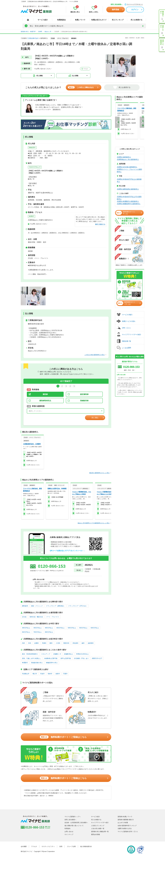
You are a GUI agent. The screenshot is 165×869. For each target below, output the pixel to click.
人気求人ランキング (97, 825)
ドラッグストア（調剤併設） (55, 606)
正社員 (24, 617)
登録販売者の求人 (37, 662)
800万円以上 (49, 632)
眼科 (51, 643)
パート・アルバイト (52, 617)
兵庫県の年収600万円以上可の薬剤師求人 (129, 198)
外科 (29, 643)
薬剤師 (45, 394)
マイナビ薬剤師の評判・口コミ (128, 831)
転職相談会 (61, 20)
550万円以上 (83, 628)
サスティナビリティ (48, 846)
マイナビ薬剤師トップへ (73, 816)
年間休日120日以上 (82, 654)
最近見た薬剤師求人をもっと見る (99, 473)
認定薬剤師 (84, 394)
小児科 (58, 643)
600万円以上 (95, 628)
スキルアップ (45, 654)
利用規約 (67, 828)
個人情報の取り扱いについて (74, 825)
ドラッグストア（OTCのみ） (77, 606)
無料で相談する (100, 224)
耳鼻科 (44, 643)
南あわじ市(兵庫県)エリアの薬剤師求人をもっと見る (94, 523)
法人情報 (75, 76)
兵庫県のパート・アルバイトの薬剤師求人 (129, 170)
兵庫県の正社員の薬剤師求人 (127, 167)
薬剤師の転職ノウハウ (125, 816)
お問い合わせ (69, 831)
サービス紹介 (43, 20)
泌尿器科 (91, 643)
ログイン (135, 9)
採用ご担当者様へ (116, 4)
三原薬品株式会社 (33, 38)
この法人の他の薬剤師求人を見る (94, 355)
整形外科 (66, 643)
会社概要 (24, 846)
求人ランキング (118, 20)
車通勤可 (31, 216)
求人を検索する (136, 20)
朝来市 (50, 674)
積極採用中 (32, 147)
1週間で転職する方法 (125, 828)
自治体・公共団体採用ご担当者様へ (76, 822)
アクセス (85, 68)
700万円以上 (37, 632)
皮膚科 (36, 643)
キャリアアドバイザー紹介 (100, 822)
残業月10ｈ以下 (97, 658)
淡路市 (57, 674)
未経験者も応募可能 (50, 658)
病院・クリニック (37, 606)
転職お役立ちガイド (99, 20)
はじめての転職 (123, 822)
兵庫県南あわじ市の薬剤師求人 (128, 159)
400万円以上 (49, 628)
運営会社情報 (95, 834)
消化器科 (75, 643)
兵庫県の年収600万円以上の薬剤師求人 (129, 180)
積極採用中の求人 (52, 662)
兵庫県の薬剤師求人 (124, 157)
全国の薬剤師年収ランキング (127, 825)
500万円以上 (72, 628)
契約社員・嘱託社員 (36, 617)
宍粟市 (65, 674)
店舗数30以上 (68, 654)
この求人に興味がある (81, 87)
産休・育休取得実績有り (30, 654)
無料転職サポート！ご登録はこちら (64, 737)
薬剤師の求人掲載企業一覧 (100, 831)
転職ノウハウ (80, 20)
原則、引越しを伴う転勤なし (31, 658)
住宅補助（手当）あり (81, 658)
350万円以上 (37, 628)
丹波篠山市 (25, 674)
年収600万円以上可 (35, 167)
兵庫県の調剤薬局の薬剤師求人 (128, 189)
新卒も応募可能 (66, 658)
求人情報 (39, 76)
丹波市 (42, 674)
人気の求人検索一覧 (97, 828)
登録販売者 (84, 400)
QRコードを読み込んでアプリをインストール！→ (67, 550)
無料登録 (115, 9)
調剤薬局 (25, 606)
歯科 (83, 643)
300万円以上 (26, 628)
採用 (60, 846)
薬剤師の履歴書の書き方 (126, 819)
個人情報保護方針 (86, 846)
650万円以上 (26, 632)
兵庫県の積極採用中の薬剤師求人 (128, 204)
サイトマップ (69, 834)
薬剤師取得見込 (45, 400)
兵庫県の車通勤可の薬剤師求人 (128, 201)
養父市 (35, 674)
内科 (23, 643)
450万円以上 (60, 628)
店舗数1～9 (57, 654)
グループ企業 (71, 846)
